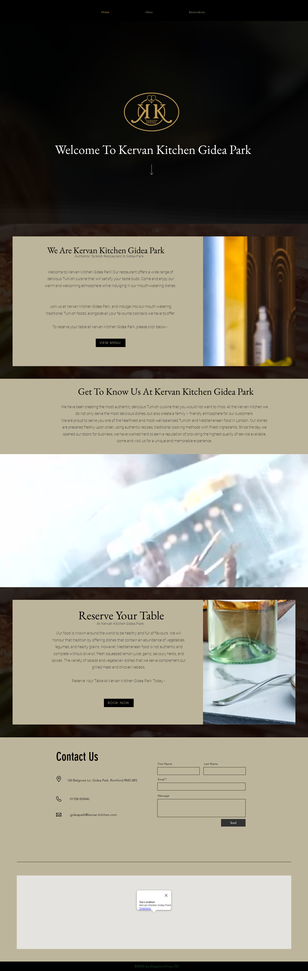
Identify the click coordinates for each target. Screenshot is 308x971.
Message (164, 795)
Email (161, 779)
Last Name (211, 763)
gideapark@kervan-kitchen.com (93, 815)
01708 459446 (79, 799)
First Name (165, 763)
